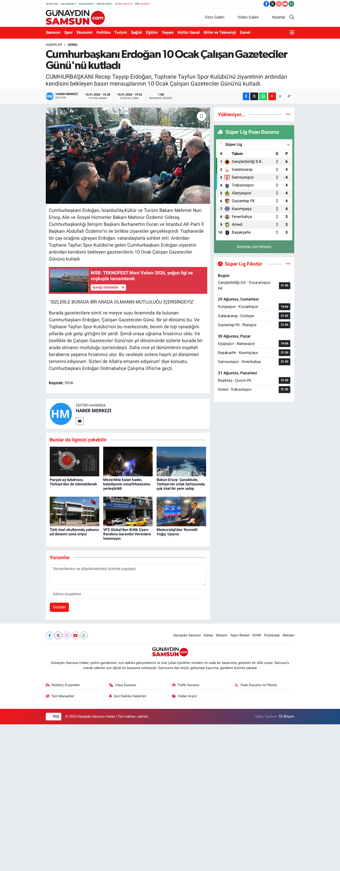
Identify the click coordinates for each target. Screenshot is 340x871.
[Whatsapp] (84, 635)
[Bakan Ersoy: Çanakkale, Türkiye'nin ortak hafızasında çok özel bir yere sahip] (181, 461)
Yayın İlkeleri (240, 635)
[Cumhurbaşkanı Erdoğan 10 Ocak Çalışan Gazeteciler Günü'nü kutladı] (128, 156)
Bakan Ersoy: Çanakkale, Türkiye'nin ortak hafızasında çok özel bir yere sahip (181, 484)
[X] (58, 635)
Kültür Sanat (189, 32)
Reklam (288, 635)
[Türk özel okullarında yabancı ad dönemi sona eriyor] (74, 511)
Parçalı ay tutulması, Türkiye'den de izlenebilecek (73, 481)
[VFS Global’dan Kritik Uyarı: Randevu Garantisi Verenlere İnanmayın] (128, 511)
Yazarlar (278, 17)
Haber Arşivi (187, 696)
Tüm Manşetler (62, 696)
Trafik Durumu (188, 685)
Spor (68, 32)
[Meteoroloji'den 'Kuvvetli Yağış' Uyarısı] (181, 511)
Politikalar (272, 635)
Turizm (120, 32)
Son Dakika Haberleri (130, 696)
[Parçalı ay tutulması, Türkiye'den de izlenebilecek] (74, 461)
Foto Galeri (214, 17)
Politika (103, 32)
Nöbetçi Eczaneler (66, 685)
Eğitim (152, 32)
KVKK (257, 635)
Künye (208, 635)
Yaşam (168, 32)
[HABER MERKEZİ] (61, 413)
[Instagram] (67, 635)
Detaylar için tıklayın (254, 246)
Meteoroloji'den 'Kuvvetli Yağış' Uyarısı (177, 531)
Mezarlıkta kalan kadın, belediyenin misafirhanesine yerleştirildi (126, 484)
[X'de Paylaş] (254, 96)
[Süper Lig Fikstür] (288, 263)
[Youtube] (75, 635)
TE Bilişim (286, 716)
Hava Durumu (125, 685)
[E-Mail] (79, 421)
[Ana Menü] (292, 33)
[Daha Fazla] (272, 96)
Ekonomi (85, 32)
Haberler (54, 44)
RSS (55, 716)
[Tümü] (288, 114)
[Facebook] (49, 635)
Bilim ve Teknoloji (220, 32)
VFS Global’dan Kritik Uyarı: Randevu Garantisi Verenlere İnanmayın (127, 534)
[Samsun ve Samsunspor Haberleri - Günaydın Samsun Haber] (75, 17)
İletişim (221, 635)
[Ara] (291, 17)
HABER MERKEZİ (93, 410)
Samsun (53, 32)
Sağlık (136, 32)
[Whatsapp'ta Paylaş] (263, 96)
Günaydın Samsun (187, 635)
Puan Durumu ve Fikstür (259, 685)
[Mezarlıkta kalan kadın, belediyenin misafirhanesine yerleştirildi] (128, 461)
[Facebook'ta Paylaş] (246, 96)
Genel (245, 32)
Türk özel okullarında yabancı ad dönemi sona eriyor (74, 531)
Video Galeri (248, 17)
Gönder (59, 607)
